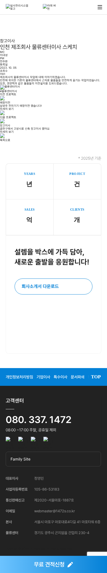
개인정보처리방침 (19, 377)
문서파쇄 (77, 377)
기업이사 (43, 377)
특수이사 (60, 377)
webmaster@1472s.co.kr (54, 511)
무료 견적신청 (49, 564)
